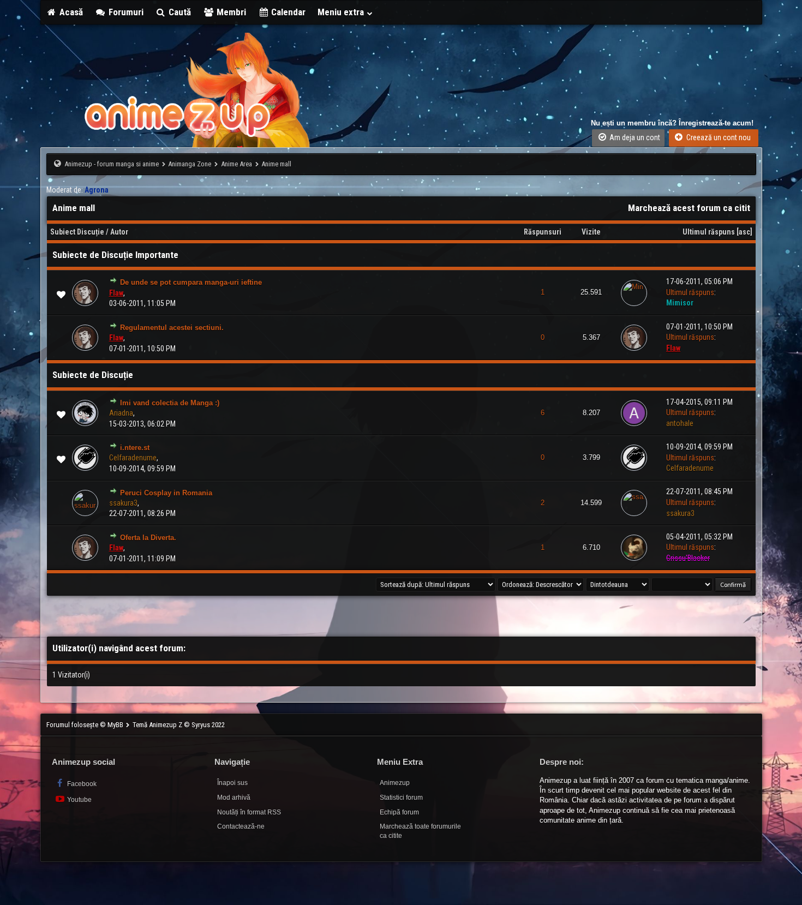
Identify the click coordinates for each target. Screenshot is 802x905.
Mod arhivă (233, 797)
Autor (119, 231)
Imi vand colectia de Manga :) (169, 403)
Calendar (287, 12)
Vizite (591, 231)
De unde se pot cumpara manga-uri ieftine (191, 282)
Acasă (70, 12)
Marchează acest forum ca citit (689, 207)
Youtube (78, 800)
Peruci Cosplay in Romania (166, 493)
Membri (230, 12)
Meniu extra (342, 12)
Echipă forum (399, 812)
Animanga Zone (189, 164)
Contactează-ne (241, 826)
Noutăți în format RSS (249, 812)
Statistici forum (401, 797)
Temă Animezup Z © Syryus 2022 (179, 725)
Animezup (395, 783)
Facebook (81, 784)
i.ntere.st (134, 447)
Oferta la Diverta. (148, 538)
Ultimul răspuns (709, 231)
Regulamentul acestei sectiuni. (172, 327)
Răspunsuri (542, 231)
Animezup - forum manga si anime (111, 164)
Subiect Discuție (77, 231)
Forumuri (124, 12)
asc (744, 231)
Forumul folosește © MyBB (85, 725)
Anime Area (236, 164)
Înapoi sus (232, 783)
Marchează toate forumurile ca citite (420, 831)
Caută (178, 12)
